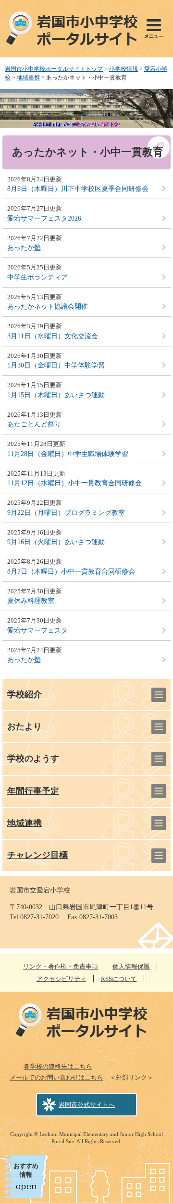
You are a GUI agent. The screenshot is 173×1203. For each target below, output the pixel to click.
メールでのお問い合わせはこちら (56, 1077)
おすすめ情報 (25, 1170)
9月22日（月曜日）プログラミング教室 (66, 512)
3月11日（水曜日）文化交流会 (52, 336)
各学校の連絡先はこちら (58, 1066)
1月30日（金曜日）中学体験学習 (56, 365)
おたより (24, 726)
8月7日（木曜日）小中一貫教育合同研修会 (71, 571)
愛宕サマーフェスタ (37, 630)
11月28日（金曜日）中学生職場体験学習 (67, 453)
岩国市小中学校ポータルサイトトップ (54, 69)
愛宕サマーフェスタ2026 (44, 218)
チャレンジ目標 (37, 855)
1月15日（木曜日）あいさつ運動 (56, 395)
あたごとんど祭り (34, 424)
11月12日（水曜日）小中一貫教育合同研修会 (74, 483)
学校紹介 (24, 694)
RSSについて (119, 978)
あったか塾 (24, 247)
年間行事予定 (33, 791)
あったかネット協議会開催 (47, 306)
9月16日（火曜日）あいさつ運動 (56, 542)
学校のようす (33, 758)
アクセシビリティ (61, 978)
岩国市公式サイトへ (87, 1104)
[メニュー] (153, 28)
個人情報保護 (131, 966)
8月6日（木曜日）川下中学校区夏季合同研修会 (77, 188)
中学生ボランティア (37, 277)
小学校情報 (123, 69)
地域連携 (28, 77)
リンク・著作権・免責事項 (60, 966)
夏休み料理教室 (30, 600)
